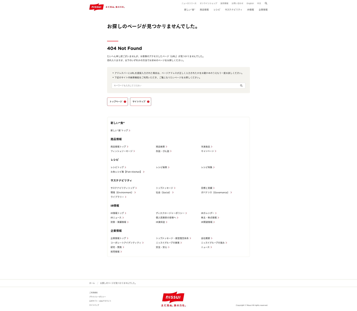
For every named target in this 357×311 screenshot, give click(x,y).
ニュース (205, 247)
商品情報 (204, 9)
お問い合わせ (237, 3)
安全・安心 (161, 247)
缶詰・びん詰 (162, 151)
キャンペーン (207, 151)
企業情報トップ (118, 238)
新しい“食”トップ (119, 130)
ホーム (92, 283)
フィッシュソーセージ (121, 151)
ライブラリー (117, 197)
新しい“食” (189, 9)
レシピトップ (117, 167)
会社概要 (205, 238)
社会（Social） (163, 192)
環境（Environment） (122, 192)
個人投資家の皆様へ (166, 217)
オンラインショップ (208, 3)
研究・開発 (116, 247)
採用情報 (224, 3)
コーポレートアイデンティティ (126, 242)
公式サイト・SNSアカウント (100, 301)
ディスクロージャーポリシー (170, 213)
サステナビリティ (233, 9)
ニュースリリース (189, 3)
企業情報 (263, 9)
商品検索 (160, 146)
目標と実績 (206, 188)
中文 (259, 3)
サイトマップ (138, 101)
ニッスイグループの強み (213, 242)
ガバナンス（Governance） (215, 192)
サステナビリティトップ (122, 188)
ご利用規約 (93, 293)
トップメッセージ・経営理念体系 (172, 238)
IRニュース (116, 217)
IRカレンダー (207, 213)
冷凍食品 (205, 146)
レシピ (217, 9)
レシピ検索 (161, 167)
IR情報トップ (117, 213)
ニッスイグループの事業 (167, 242)
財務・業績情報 (118, 222)
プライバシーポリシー (97, 297)
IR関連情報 (206, 222)
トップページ (115, 101)
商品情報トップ (118, 146)
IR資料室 (160, 222)
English (250, 3)
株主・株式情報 (209, 217)
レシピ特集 (206, 167)
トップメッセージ (164, 188)
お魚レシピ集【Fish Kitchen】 (126, 172)
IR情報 (250, 9)
